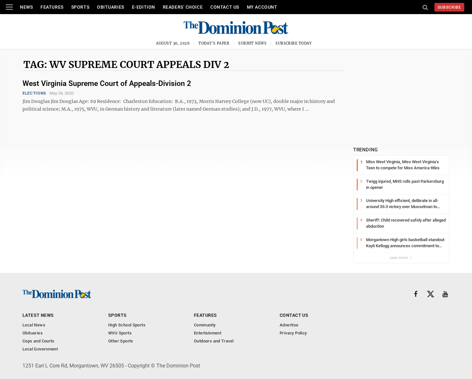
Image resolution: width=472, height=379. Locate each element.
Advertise (289, 325)
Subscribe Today (293, 43)
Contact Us (224, 7)
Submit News (252, 43)
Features (51, 7)
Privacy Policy (293, 333)
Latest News (38, 315)
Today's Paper (213, 43)
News (26, 7)
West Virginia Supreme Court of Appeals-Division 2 (106, 83)
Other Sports (120, 341)
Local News (33, 325)
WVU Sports (120, 333)
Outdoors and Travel (213, 341)
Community (205, 325)
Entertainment (207, 333)
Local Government (40, 349)
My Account (262, 7)
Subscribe (449, 7)
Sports (80, 7)
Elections (34, 93)
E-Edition (143, 7)
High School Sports (126, 325)
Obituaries (110, 7)
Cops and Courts (38, 341)
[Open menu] (9, 7)
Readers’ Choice (183, 7)
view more (399, 258)
